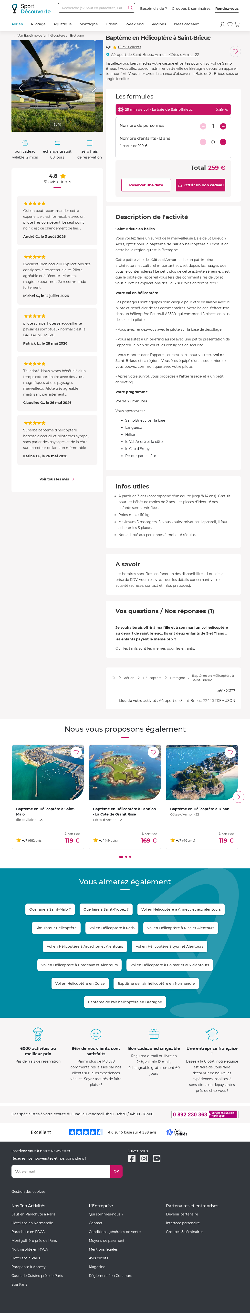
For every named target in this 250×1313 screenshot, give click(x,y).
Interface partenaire (183, 1223)
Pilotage (38, 24)
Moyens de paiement (107, 1240)
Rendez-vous (227, 8)
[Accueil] (113, 677)
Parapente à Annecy (28, 1267)
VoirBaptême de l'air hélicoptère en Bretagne (51, 35)
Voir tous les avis (54, 479)
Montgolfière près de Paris (34, 1240)
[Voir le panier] (237, 24)
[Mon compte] (222, 24)
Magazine (97, 1267)
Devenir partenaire (182, 1214)
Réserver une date (146, 185)
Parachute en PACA (28, 1232)
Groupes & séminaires (191, 8)
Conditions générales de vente (115, 1232)
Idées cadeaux (186, 24)
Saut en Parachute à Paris (33, 1214)
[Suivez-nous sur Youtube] (156, 1158)
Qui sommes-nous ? (106, 1214)
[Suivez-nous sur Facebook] (131, 1158)
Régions (159, 24)
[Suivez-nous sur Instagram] (144, 1158)
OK (116, 1171)
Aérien (17, 24)
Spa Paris (19, 1284)
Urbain (112, 24)
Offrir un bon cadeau (204, 185)
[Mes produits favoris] (230, 24)
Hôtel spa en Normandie (32, 1223)
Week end (134, 24)
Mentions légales (103, 1249)
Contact (96, 1223)
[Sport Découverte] (31, 8)
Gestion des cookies (28, 1191)
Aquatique (62, 24)
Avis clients (98, 1258)
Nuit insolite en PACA (29, 1249)
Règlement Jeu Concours (110, 1275)
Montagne (89, 24)
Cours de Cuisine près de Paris (37, 1275)
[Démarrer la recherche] (130, 8)
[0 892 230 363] (202, 1114)
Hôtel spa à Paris (25, 1258)
